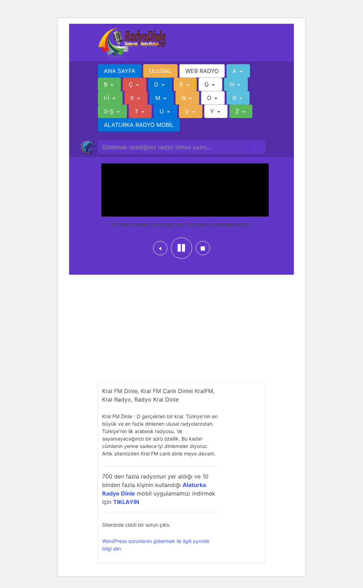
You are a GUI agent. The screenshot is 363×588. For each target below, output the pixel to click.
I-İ (107, 97)
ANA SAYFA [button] (119, 70)
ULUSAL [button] (160, 70)
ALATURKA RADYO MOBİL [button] (139, 124)
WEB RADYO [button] (202, 70)
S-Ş (109, 111)
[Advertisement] (181, 332)
